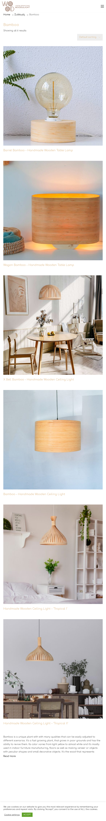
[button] (102, 6)
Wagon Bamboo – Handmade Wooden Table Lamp (38, 265)
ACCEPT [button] (27, 815)
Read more (9, 756)
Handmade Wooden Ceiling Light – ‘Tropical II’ (35, 723)
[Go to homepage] (16, 6)
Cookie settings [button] (12, 815)
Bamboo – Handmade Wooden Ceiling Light (34, 494)
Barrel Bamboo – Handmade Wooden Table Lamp (38, 150)
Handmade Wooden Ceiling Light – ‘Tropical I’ (35, 608)
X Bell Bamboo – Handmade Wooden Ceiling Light (38, 379)
